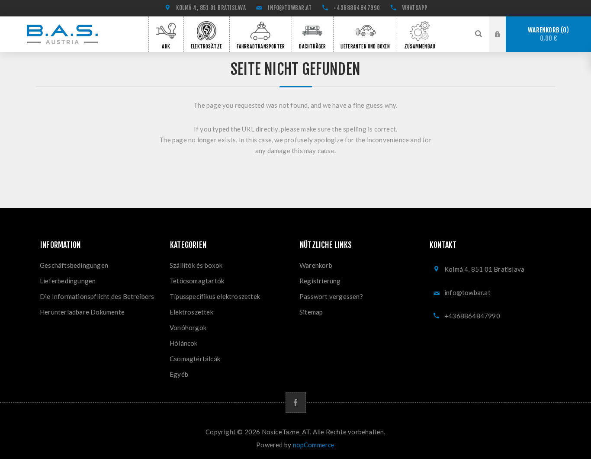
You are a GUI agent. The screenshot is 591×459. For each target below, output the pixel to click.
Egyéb (179, 374)
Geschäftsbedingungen (74, 265)
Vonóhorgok (188, 327)
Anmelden (504, 24)
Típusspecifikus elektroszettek (215, 296)
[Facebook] (296, 402)
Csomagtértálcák (195, 359)
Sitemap (311, 312)
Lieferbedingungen (68, 281)
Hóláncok (184, 343)
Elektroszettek (191, 312)
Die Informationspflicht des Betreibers (97, 296)
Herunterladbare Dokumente (82, 312)
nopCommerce (314, 445)
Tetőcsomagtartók (197, 281)
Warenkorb (547, 34)
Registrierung (504, 42)
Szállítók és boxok (196, 265)
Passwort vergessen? (331, 296)
